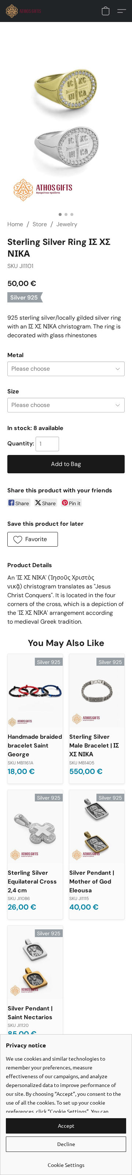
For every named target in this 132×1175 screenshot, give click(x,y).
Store (40, 224)
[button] (24, 11)
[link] (66, 1162)
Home (15, 224)
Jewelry (66, 224)
